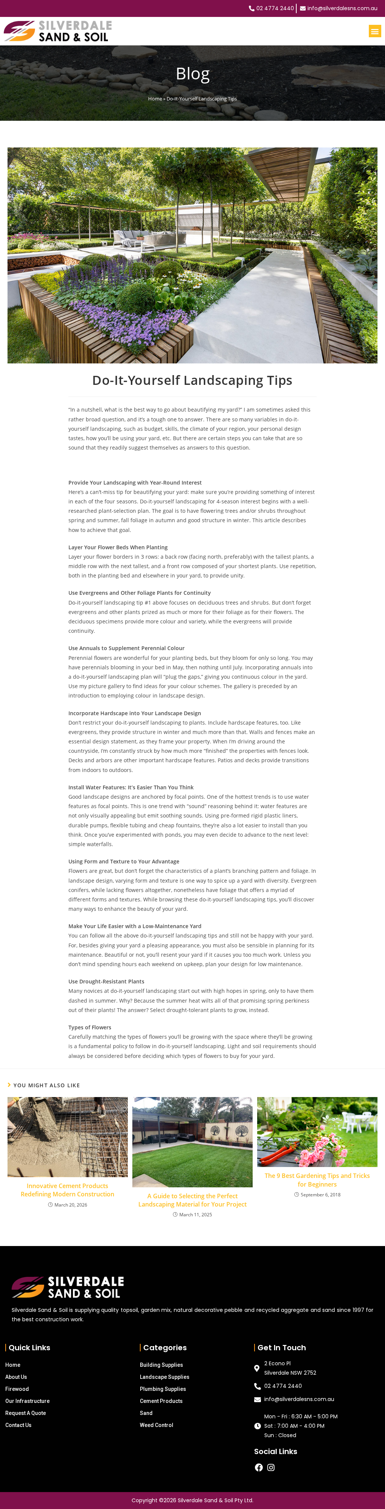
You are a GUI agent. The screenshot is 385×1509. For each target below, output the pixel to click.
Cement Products (161, 1401)
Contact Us (18, 1425)
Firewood (17, 1389)
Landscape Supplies (164, 1377)
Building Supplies (161, 1365)
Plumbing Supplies (163, 1389)
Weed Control (156, 1425)
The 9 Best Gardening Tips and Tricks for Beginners (317, 1180)
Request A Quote (25, 1413)
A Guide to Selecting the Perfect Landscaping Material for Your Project (192, 1200)
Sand (146, 1413)
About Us (16, 1377)
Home (155, 98)
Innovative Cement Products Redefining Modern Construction (67, 1190)
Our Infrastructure (27, 1401)
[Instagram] (271, 1468)
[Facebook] (259, 1468)
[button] (375, 31)
